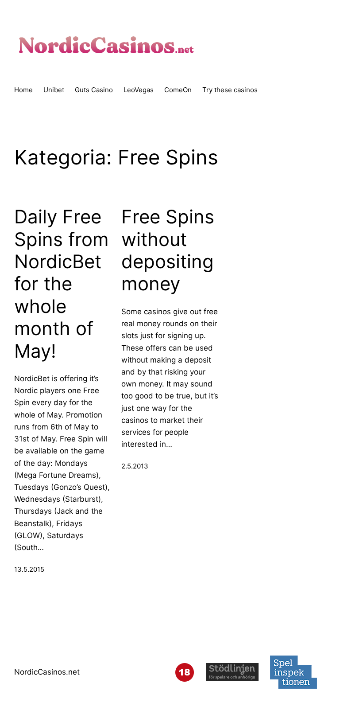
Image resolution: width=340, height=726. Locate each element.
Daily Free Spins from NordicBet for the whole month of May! (61, 284)
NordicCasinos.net (47, 671)
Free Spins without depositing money (167, 250)
